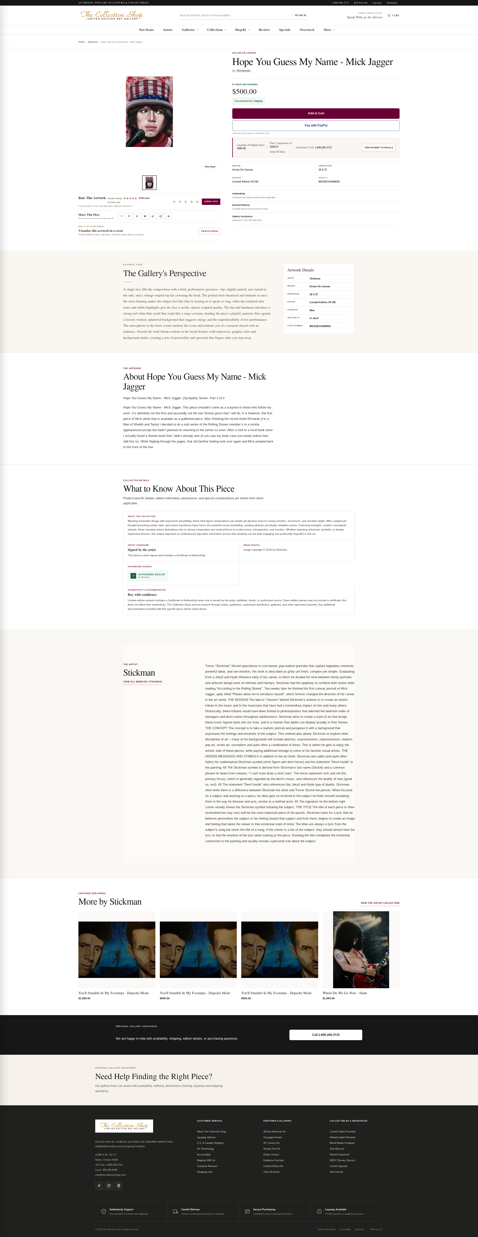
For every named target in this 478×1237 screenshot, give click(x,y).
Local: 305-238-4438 (106, 1169)
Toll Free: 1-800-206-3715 (109, 1164)
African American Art (274, 1131)
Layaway (377, 2)
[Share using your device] (160, 216)
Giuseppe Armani (272, 1137)
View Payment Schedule (378, 147)
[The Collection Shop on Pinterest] (118, 1186)
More (327, 29)
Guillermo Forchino (273, 1160)
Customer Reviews (207, 1166)
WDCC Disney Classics (342, 1160)
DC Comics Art (271, 1143)
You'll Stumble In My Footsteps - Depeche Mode (113, 992)
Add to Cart (316, 113)
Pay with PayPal (316, 125)
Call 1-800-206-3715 (326, 1034)
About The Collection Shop (211, 1131)
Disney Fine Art (271, 1148)
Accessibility (204, 1154)
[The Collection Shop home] (111, 15)
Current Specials (339, 1166)
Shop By (240, 29)
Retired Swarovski (339, 1154)
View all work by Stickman (142, 681)
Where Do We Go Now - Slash (345, 992)
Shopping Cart (204, 1172)
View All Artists (271, 1172)
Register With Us (206, 1160)
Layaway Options (206, 1137)
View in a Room (209, 231)
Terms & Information (326, 1229)
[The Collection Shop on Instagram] (109, 1186)
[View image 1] (149, 182)
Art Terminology (205, 1148)
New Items (146, 29)
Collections (215, 29)
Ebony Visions (271, 1154)
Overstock (307, 29)
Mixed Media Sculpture (342, 1143)
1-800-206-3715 (340, 2)
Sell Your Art (360, 2)
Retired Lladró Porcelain (343, 1137)
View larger (210, 166)
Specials (285, 29)
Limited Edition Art (273, 1166)
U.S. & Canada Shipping (210, 1143)
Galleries (188, 29)
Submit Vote (211, 201)
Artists (168, 29)
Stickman (93, 42)
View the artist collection (380, 903)
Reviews (264, 29)
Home (81, 42)
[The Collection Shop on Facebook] (99, 1186)
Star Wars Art (337, 1148)
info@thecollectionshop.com (110, 1174)
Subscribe (392, 2)
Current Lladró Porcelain (343, 1131)
